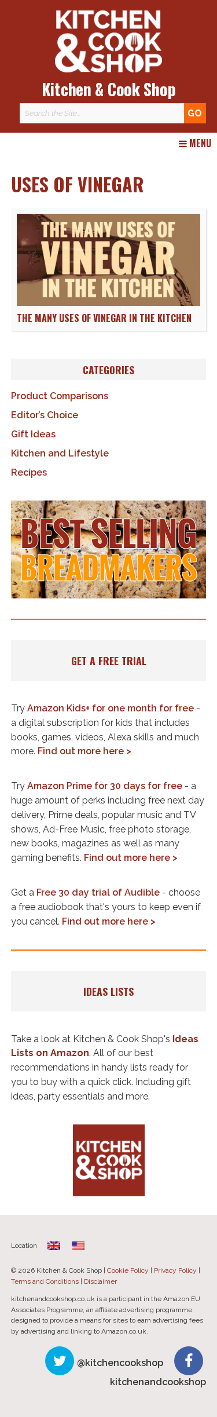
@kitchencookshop (120, 1362)
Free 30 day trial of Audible (98, 892)
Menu (199, 143)
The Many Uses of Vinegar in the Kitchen (104, 318)
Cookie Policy (128, 1270)
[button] (109, 549)
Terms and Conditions (45, 1281)
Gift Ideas (33, 434)
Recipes (29, 472)
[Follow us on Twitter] (59, 1360)
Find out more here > (84, 751)
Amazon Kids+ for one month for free (110, 708)
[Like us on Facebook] (188, 1360)
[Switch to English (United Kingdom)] (54, 1246)
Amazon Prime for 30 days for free (104, 785)
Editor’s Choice (44, 415)
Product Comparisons (59, 395)
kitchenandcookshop (158, 1381)
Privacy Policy (175, 1270)
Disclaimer (100, 1281)
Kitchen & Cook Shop (109, 89)
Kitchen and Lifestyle (60, 453)
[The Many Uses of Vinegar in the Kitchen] (108, 302)
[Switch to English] (78, 1246)
